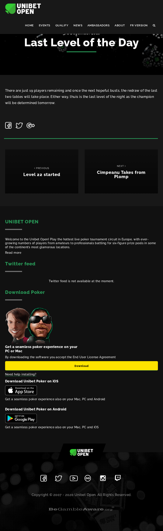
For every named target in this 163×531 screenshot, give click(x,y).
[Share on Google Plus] (30, 125)
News (77, 25)
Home (29, 25)
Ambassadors (98, 25)
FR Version (139, 25)
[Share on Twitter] (19, 125)
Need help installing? (21, 374)
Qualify (61, 25)
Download (81, 366)
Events (44, 25)
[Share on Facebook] (9, 125)
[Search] (154, 25)
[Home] (23, 8)
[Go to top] (81, 452)
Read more (13, 252)
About (120, 25)
